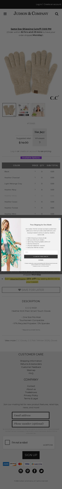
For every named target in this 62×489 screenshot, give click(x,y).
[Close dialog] (59, 219)
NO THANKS (41, 260)
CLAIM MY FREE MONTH (40, 256)
